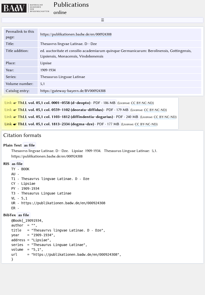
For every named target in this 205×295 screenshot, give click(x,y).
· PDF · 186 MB (60, 102)
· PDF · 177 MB (61, 124)
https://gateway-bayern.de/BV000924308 (73, 90)
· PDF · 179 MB (66, 110)
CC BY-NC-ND (142, 103)
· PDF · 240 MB (71, 116)
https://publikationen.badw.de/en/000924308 (76, 34)
